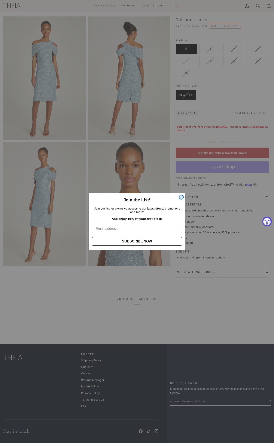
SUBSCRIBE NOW (137, 241)
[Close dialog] (181, 197)
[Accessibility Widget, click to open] (267, 221)
